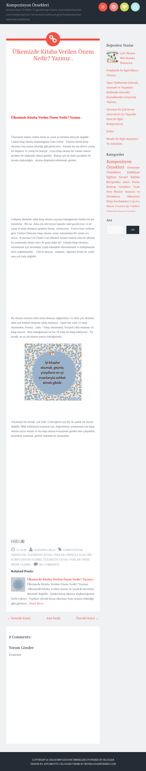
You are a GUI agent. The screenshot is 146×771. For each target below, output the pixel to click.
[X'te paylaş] (19, 541)
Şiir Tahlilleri (133, 206)
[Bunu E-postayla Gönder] (12, 541)
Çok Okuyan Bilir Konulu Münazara (127, 58)
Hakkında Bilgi (44, 550)
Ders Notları (114, 191)
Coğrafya (135, 201)
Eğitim (111, 177)
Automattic (51, 763)
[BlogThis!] (16, 541)
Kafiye (110, 131)
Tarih (136, 187)
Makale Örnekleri (115, 206)
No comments (49, 564)
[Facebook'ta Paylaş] (23, 541)
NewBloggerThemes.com (100, 763)
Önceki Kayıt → (87, 618)
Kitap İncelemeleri (117, 201)
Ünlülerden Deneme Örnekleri (120, 211)
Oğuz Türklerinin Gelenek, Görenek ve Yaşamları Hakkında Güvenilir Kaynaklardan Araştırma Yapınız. (122, 92)
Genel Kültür (129, 177)
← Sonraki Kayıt (19, 618)
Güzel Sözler (131, 182)
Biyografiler (113, 182)
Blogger (108, 759)
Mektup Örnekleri (118, 187)
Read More (36, 603)
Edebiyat (133, 172)
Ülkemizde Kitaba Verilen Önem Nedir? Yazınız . (53, 55)
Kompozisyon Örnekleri (27, 5)
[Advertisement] (53, 90)
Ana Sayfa (53, 618)
